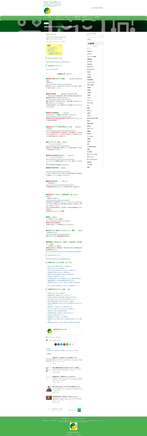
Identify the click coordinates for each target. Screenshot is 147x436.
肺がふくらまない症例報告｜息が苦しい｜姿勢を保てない (60, 266)
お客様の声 (49, 348)
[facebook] (58, 344)
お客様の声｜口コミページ (87, 16)
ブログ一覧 (68, 19)
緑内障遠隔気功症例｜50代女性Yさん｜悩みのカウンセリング (60, 312)
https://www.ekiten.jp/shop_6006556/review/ (58, 62)
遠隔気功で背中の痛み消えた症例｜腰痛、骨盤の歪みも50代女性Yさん (62, 297)
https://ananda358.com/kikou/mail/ (58, 37)
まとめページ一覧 (59, 19)
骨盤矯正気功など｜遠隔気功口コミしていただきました (59, 295)
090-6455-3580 (98, 8)
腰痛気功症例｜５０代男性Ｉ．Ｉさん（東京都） (58, 316)
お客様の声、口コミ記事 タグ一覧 (55, 52)
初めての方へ (58, 16)
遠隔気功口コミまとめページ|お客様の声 (56, 268)
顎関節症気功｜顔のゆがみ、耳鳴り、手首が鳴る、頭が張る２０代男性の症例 (64, 282)
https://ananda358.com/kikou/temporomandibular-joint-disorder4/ (63, 251)
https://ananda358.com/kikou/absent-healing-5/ (58, 99)
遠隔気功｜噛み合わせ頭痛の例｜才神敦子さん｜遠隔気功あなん (61, 274)
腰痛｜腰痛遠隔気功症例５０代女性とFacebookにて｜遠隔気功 (61, 301)
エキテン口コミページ (53, 47)
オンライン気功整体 (74, 350)
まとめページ (69, 350)
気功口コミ (53, 350)
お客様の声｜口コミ (51, 50)
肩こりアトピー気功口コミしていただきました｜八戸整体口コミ (61, 308)
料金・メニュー (68, 16)
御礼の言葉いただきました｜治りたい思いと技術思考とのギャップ (61, 299)
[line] (67, 344)
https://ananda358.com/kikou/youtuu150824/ (58, 221)
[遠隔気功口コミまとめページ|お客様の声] (61, 344)
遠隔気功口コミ (63, 350)
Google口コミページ (53, 48)
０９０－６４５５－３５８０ (56, 38)
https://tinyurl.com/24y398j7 (52, 69)
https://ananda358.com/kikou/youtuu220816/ (58, 171)
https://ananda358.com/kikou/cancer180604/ (58, 200)
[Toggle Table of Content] (60, 46)
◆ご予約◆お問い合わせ (87, 19)
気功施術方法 (97, 16)
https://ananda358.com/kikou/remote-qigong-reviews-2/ (61, 130)
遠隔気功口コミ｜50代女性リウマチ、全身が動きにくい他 (60, 306)
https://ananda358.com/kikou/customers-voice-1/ (59, 116)
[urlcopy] (73, 344)
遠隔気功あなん (58, 350)
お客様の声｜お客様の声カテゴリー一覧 (56, 276)
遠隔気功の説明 (77, 16)
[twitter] (56, 344)
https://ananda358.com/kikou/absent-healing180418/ (60, 185)
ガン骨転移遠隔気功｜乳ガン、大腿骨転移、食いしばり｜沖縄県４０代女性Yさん (64, 278)
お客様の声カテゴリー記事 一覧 (55, 54)
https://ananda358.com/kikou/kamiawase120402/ (59, 84)
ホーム (72, 418)
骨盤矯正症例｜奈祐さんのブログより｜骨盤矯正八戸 (59, 272)
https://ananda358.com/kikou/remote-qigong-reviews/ (60, 159)
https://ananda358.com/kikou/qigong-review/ (58, 146)
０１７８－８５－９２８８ (53, 337)
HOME (50, 16)
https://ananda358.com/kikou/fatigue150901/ (58, 234)
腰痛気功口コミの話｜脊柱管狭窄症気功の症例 (57, 310)
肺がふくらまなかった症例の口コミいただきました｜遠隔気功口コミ (62, 270)
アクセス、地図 (77, 19)
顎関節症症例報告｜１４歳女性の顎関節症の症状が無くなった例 (61, 280)
